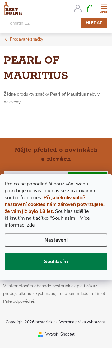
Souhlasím (56, 261)
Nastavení (56, 240)
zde (31, 225)
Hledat (94, 23)
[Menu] (104, 8)
